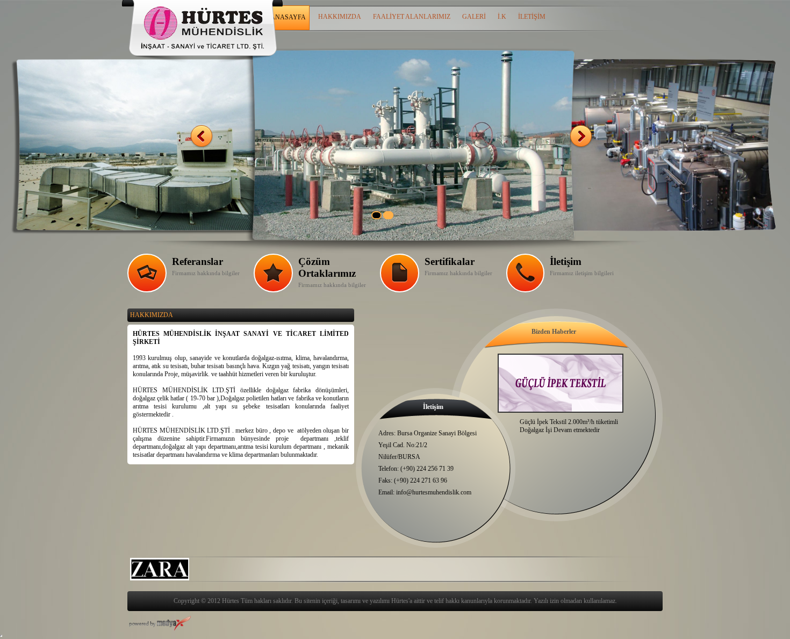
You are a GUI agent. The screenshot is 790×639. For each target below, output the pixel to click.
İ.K (502, 16)
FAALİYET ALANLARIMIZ (411, 16)
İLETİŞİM (531, 16)
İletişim (565, 261)
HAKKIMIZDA (339, 16)
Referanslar (197, 261)
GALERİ (474, 16)
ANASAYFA (288, 17)
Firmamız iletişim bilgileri (582, 273)
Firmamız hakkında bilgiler (332, 285)
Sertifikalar (450, 261)
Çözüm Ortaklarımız (327, 267)
